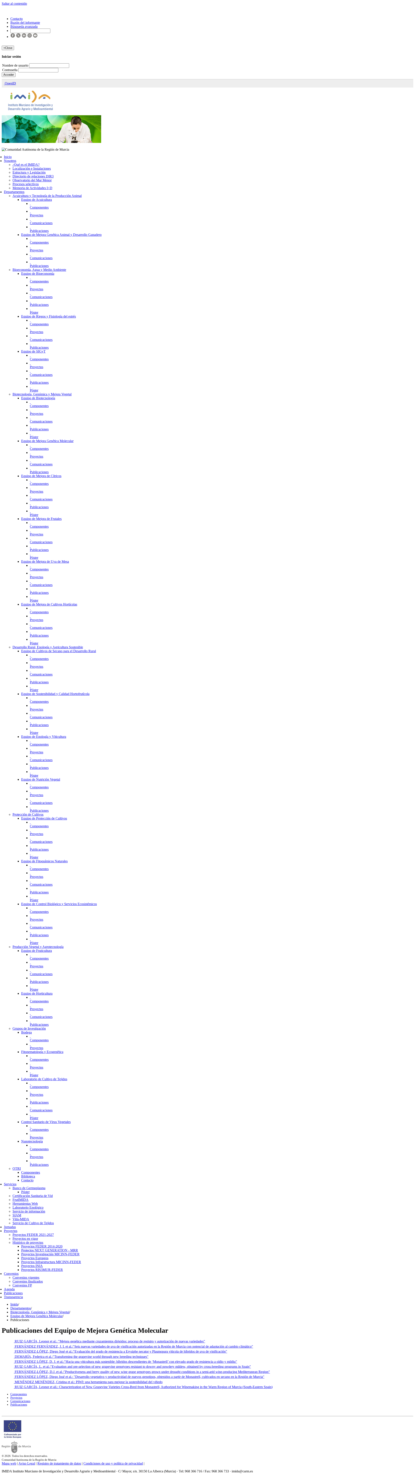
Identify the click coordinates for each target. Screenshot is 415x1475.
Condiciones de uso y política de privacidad (113, 1463)
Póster (34, 312)
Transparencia (13, 1297)
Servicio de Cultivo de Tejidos (33, 1223)
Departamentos (14, 192)
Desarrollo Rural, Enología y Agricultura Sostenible (48, 647)
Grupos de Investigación (29, 1028)
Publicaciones (39, 231)
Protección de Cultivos (28, 814)
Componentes (39, 207)
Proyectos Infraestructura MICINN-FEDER (51, 1262)
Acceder (8, 74)
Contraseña (10, 70)
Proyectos (36, 215)
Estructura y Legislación (29, 172)
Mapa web (9, 1463)
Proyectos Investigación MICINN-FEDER (50, 1254)
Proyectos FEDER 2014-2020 (41, 1246)
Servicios (10, 1184)
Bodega (26, 1032)
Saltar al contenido (14, 3)
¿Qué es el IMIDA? (26, 164)
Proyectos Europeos (34, 1258)
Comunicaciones (41, 223)
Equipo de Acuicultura (36, 199)
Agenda (9, 1289)
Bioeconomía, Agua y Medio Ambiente (39, 270)
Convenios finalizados (28, 1281)
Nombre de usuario (15, 65)
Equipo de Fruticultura (36, 950)
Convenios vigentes (26, 1277)
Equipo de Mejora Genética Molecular (47, 441)
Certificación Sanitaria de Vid (33, 1196)
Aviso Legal (26, 1463)
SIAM (17, 1215)
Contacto (27, 1180)
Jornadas (10, 1227)
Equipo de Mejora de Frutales (41, 519)
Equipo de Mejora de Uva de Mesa (45, 561)
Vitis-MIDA (21, 1219)
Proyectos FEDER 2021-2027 (33, 1235)
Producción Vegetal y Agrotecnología (38, 947)
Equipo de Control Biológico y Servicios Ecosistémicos (59, 904)
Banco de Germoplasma (29, 1188)
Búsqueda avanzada (24, 26)
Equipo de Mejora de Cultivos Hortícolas (49, 604)
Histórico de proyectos (28, 1242)
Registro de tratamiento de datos (59, 1463)
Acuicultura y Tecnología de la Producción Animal (47, 196)
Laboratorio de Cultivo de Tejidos (44, 1079)
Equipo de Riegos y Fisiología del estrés (48, 316)
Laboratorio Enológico (28, 1207)
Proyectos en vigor (25, 1238)
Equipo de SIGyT (33, 351)
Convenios (11, 1273)
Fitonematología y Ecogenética (42, 1052)
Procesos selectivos (26, 184)
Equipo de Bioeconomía (37, 273)
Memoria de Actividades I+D (32, 188)
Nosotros (10, 161)
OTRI (17, 1168)
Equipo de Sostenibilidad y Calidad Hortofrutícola (55, 694)
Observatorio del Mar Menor (32, 180)
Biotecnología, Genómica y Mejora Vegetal (42, 394)
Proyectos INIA (32, 1266)
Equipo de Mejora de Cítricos (41, 476)
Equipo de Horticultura (37, 993)
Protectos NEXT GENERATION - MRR (49, 1250)
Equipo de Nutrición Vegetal (40, 779)
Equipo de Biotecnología (38, 398)
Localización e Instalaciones (32, 168)
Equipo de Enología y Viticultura (43, 736)
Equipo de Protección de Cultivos (44, 818)
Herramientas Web (25, 1203)
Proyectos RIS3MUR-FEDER (42, 1270)
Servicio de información (29, 1211)
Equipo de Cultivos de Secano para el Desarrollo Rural (58, 651)
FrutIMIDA (21, 1200)
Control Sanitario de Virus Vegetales (46, 1122)
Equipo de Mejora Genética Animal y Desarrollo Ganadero (61, 235)
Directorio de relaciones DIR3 (33, 176)
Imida (14, 1304)
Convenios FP (22, 1285)
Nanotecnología (32, 1141)
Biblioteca (28, 1176)
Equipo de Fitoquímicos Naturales (44, 861)
